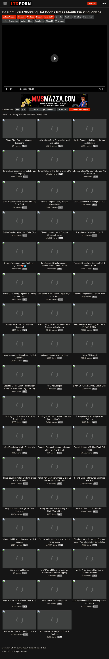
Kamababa (39, 21)
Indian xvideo (26, 21)
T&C (44, 648)
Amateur (21, 17)
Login (103, 3)
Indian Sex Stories (10, 21)
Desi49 (59, 17)
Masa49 (49, 21)
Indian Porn (88, 17)
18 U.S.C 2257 (22, 648)
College (30, 17)
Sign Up (92, 3)
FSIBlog (77, 17)
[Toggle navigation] (6, 3)
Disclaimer (6, 648)
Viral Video (59, 21)
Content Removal (35, 648)
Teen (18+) (49, 17)
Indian (39, 17)
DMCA (13, 648)
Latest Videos (9, 17)
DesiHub (68, 17)
